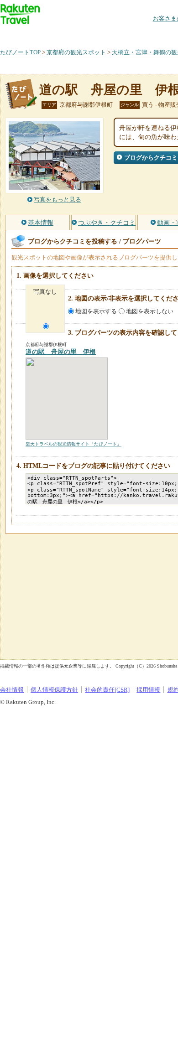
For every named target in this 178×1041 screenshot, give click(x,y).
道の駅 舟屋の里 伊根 (61, 351)
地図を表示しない (149, 311)
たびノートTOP (20, 52)
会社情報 (12, 689)
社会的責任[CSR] (107, 689)
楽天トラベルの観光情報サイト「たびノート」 (73, 443)
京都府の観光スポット (76, 52)
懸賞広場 (107, 34)
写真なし (45, 291)
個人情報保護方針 (54, 689)
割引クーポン (144, 34)
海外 (69, 34)
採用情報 (148, 689)
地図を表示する (96, 311)
